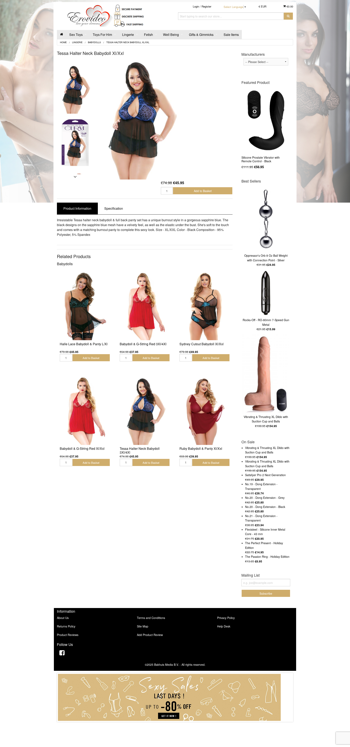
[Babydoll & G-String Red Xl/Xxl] (85, 410)
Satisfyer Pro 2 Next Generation (265, 475)
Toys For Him (102, 34)
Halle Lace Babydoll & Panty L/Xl (84, 344)
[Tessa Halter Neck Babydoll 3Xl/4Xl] (145, 410)
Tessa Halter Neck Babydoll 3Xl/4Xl (140, 450)
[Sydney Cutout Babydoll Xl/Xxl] (204, 306)
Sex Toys (76, 34)
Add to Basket (203, 191)
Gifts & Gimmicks (201, 34)
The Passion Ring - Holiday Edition (267, 557)
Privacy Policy (226, 618)
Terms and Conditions (151, 618)
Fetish (148, 34)
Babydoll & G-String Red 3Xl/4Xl (143, 344)
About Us (63, 618)
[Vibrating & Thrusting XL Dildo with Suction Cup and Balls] (265, 374)
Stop (175, 726)
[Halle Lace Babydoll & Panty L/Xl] (85, 306)
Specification (113, 208)
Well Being (171, 34)
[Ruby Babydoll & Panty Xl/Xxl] (204, 410)
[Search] (288, 16)
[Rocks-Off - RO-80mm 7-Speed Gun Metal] (265, 293)
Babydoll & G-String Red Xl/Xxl (82, 448)
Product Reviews (67, 635)
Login (196, 6)
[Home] (61, 34)
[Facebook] (62, 653)
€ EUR (262, 6)
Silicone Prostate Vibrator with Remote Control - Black (260, 159)
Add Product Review (150, 635)
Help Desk (223, 626)
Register (206, 6)
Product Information (77, 208)
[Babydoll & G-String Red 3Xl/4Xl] (145, 306)
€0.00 (289, 6)
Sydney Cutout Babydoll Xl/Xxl (201, 344)
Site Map (142, 626)
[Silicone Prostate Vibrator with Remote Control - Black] (265, 120)
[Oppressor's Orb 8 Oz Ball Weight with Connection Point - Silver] (265, 219)
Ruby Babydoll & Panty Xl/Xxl (200, 448)
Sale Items (231, 34)
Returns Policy (66, 626)
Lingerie (128, 34)
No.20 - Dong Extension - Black (265, 507)
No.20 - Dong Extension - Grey (265, 498)
